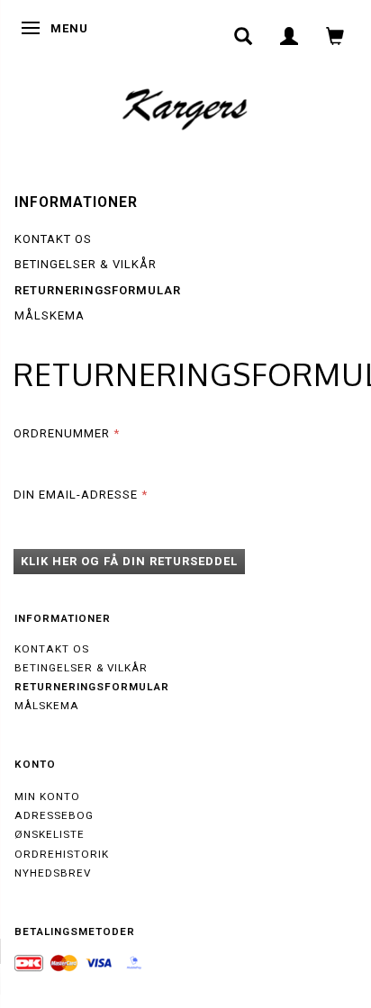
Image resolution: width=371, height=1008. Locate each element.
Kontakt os (53, 239)
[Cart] (335, 36)
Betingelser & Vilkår (85, 264)
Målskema (49, 315)
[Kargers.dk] (185, 107)
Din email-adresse (76, 494)
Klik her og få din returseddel (129, 561)
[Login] (289, 36)
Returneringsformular (97, 290)
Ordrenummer (62, 433)
